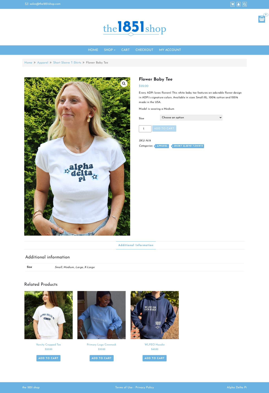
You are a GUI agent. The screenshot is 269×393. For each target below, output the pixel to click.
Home (93, 50)
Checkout (144, 50)
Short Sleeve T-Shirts (67, 62)
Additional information (135, 245)
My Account (170, 50)
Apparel (42, 62)
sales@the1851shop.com (45, 4)
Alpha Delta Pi (237, 387)
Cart (125, 50)
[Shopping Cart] (261, 19)
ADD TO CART (164, 128)
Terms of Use (124, 387)
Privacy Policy (144, 387)
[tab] (136, 245)
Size (141, 118)
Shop (108, 50)
